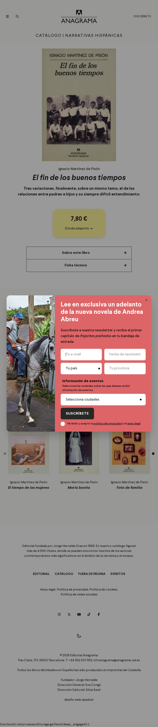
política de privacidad (108, 423)
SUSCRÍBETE (77, 413)
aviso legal (134, 423)
